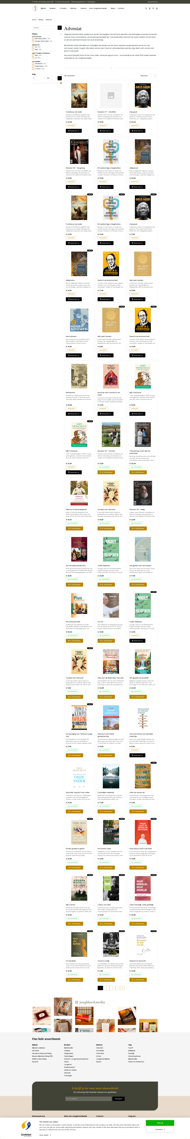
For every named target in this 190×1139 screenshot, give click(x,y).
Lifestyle (67, 1073)
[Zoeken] (146, 8)
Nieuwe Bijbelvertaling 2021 (42, 1056)
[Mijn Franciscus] (142, 376)
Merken (40, 20)
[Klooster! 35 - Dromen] (111, 434)
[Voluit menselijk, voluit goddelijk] (142, 888)
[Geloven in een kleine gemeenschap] (111, 717)
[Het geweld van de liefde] (142, 661)
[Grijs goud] (142, 95)
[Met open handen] (142, 264)
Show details (43, 1135)
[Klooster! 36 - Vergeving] (79, 151)
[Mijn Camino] (79, 888)
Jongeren (68, 1064)
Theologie (68, 1075)
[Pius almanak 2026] (79, 605)
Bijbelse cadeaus (38, 1048)
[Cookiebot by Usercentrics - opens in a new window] (26, 1135)
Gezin (66, 1062)
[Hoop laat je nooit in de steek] (142, 832)
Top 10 (130, 1048)
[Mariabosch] (79, 376)
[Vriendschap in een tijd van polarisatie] (142, 434)
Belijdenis (131, 1050)
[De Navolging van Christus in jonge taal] (79, 717)
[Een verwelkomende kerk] (79, 549)
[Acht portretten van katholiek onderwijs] (142, 717)
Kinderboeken (69, 1067)
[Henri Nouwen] (79, 320)
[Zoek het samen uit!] (142, 776)
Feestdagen (68, 1056)
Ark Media (100, 1050)
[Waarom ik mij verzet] (142, 944)
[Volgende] (118, 988)
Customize (159, 1129)
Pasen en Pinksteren (136, 1062)
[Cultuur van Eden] (111, 888)
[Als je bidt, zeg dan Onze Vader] (79, 776)
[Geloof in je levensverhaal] (111, 264)
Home (34, 20)
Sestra (98, 1062)
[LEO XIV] (111, 605)
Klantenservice (153, 2)
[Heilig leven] (142, 151)
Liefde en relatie (70, 1070)
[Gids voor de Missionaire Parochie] (111, 661)
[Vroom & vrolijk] (111, 944)
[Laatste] (122, 988)
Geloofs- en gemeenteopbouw (76, 1059)
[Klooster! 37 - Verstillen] (111, 95)
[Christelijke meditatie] (111, 776)
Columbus (100, 1053)
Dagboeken (68, 1053)
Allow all (160, 1123)
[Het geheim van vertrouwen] (142, 549)
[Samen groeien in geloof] (79, 832)
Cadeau (67, 1050)
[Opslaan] (60, 78)
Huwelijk (131, 1053)
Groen (98, 1056)
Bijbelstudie (68, 1048)
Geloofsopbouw (134, 1056)
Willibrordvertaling (39, 1059)
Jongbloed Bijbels (103, 1059)
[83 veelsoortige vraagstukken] (111, 151)
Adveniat (49, 20)
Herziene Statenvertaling (41, 1053)
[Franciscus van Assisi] (79, 95)
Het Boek (35, 1050)
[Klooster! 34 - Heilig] (142, 493)
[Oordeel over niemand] (111, 493)
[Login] (149, 8)
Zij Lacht (35, 1062)
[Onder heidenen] (111, 549)
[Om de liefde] (79, 944)
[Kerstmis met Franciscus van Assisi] (111, 376)
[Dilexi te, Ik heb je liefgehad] (79, 493)
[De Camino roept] (111, 832)
